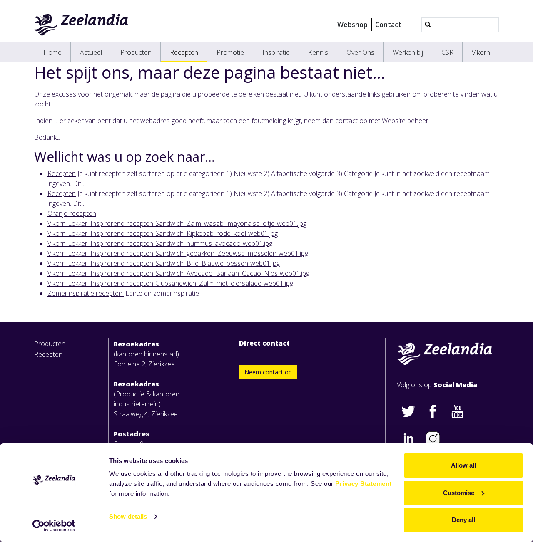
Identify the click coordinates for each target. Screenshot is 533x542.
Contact (388, 24)
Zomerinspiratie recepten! (85, 293)
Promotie (230, 52)
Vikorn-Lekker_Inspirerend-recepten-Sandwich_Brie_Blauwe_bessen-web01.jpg (163, 263)
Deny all (463, 519)
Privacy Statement (363, 483)
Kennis (318, 52)
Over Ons (360, 52)
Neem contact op (268, 372)
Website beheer (405, 120)
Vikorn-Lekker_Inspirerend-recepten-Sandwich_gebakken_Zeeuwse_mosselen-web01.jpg (177, 253)
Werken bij (408, 52)
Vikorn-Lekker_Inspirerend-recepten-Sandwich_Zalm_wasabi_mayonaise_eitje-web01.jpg (176, 223)
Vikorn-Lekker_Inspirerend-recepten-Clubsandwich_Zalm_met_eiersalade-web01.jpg (170, 283)
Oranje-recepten (71, 213)
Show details (128, 516)
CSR (447, 52)
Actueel (91, 52)
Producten (136, 52)
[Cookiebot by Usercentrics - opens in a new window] (53, 526)
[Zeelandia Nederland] (81, 24)
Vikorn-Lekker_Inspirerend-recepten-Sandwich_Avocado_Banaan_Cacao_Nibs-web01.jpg (178, 273)
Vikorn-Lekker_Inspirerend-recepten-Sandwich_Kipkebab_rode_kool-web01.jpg (162, 233)
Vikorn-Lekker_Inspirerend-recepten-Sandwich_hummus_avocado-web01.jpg (159, 243)
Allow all (463, 465)
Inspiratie (276, 52)
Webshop (352, 24)
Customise (458, 492)
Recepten (184, 52)
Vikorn (481, 52)
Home (52, 52)
